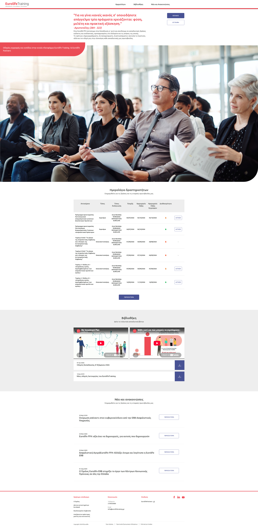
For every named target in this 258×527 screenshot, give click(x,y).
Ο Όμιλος (77, 501)
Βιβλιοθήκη (138, 4)
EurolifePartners (146, 501)
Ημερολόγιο (120, 4)
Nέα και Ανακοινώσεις (160, 4)
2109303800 (112, 503)
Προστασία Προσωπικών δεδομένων (127, 524)
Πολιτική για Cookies (146, 524)
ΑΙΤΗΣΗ (178, 218)
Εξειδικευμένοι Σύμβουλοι (82, 511)
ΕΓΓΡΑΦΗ (176, 22)
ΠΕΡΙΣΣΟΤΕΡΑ (129, 297)
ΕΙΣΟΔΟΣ (176, 15)
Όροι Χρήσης (109, 524)
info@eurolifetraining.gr (116, 509)
